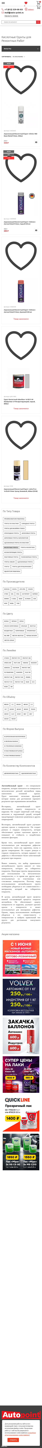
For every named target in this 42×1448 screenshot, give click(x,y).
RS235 (27, 682)
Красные (24, 626)
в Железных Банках (11, 741)
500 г (30, 714)
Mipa (5, 603)
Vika (17, 594)
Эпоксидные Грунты (11, 533)
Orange (25, 662)
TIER (17, 603)
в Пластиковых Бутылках (13, 751)
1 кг (5, 709)
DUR (34, 598)
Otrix (6, 594)
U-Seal (14, 598)
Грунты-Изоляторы (28, 547)
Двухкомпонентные (11, 773)
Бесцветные (8, 630)
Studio (6, 658)
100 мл (13, 718)
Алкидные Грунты (28, 523)
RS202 (6, 686)
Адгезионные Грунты (25, 562)
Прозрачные (31, 630)
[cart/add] (36, 142)
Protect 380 (26, 667)
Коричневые (20, 630)
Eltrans (28, 598)
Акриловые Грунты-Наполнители (16, 538)
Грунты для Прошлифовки (21, 566)
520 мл (12, 709)
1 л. (12, 704)
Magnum (34, 662)
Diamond (19, 672)
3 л (32, 704)
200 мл (6, 714)
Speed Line (7, 662)
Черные (14, 621)
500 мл (18, 704)
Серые (21, 621)
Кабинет (31, 9)
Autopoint (26, 594)
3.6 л (12, 714)
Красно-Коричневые (11, 626)
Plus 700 (27, 672)
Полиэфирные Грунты (29, 557)
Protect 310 (8, 682)
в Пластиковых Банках (12, 755)
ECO (33, 682)
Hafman (35, 594)
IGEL (12, 594)
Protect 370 (16, 658)
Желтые (33, 626)
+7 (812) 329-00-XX (14, 9)
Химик (6, 598)
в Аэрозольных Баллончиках (14, 736)
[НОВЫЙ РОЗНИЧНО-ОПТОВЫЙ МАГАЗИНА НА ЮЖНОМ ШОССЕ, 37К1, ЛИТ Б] (21, 31)
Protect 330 (19, 677)
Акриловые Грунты (28, 533)
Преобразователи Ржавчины (14, 519)
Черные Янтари (31, 635)
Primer (28, 677)
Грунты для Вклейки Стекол (14, 528)
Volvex (30, 589)
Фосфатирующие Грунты (13, 552)
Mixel (12, 603)
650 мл (19, 709)
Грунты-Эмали (9, 562)
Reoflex (6, 589)
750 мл (33, 709)
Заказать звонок (11, 16)
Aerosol (7, 667)
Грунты (6, 566)
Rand (20, 598)
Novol (14, 589)
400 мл (25, 704)
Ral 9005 (6, 635)
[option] (21, 958)
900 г (24, 714)
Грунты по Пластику (11, 523)
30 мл (19, 714)
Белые (6, 621)
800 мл (6, 704)
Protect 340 (8, 677)
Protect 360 (26, 658)
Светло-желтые (17, 635)
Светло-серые (9, 640)
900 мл (26, 709)
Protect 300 (19, 682)
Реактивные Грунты (11, 557)
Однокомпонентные (28, 773)
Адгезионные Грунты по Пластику (16, 542)
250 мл (6, 718)
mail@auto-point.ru (14, 13)
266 (11, 686)
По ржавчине (8, 672)
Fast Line (17, 662)
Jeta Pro (22, 589)
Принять (13, 1440)
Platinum (16, 667)
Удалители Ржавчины (12, 571)
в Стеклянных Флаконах (13, 746)
